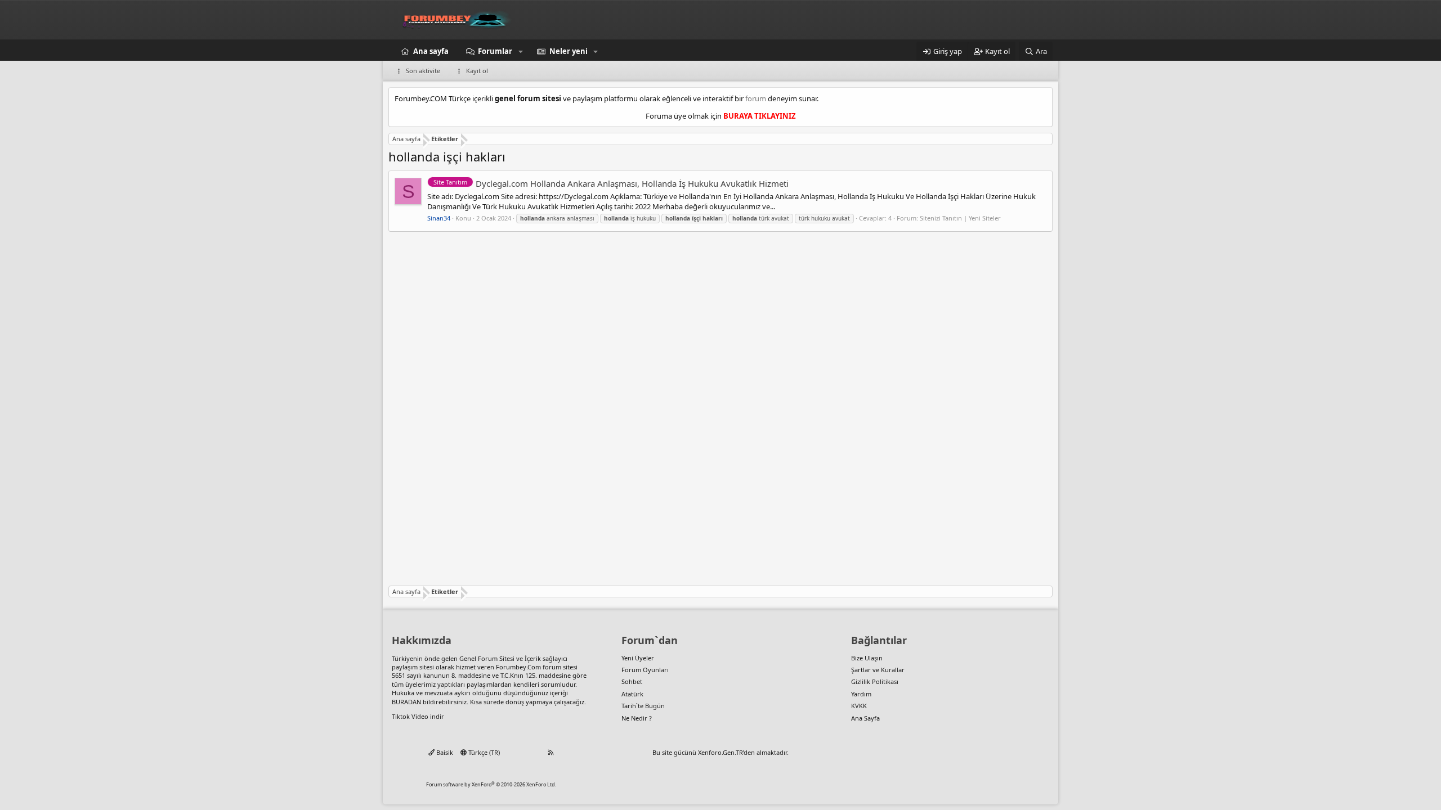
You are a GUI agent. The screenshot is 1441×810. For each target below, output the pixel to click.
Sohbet (631, 681)
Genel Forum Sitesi (486, 658)
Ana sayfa (431, 51)
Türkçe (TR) (483, 752)
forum (755, 98)
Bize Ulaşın (867, 658)
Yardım (861, 694)
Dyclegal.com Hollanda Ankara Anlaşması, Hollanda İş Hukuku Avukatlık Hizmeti (611, 183)
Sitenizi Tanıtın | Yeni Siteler (960, 218)
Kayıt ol (477, 70)
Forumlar (495, 51)
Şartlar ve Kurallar (878, 669)
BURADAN (406, 702)
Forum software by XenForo (491, 784)
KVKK (859, 705)
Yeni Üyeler (637, 658)
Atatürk (632, 694)
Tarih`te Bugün (643, 705)
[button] (520, 51)
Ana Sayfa (865, 718)
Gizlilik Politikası (874, 681)
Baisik (444, 752)
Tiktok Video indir (418, 716)
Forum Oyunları (645, 669)
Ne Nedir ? (636, 718)
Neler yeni (568, 51)
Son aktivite (423, 70)
